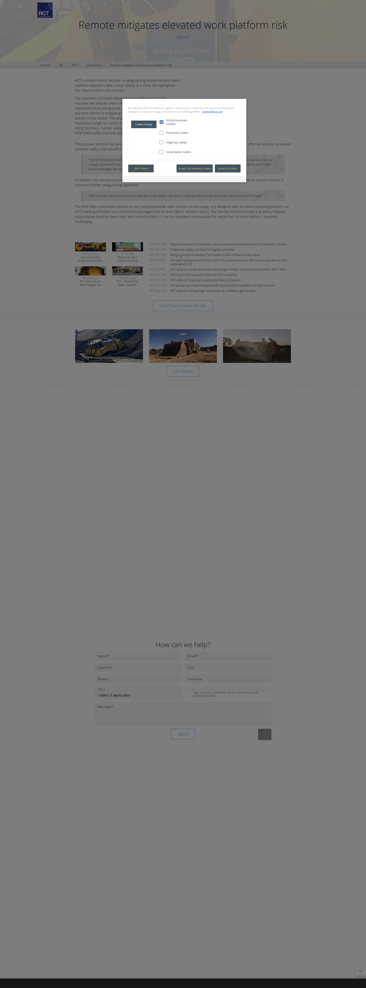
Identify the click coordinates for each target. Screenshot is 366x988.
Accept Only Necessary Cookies (195, 168)
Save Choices (141, 168)
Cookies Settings (143, 124)
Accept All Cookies (227, 168)
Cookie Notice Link (212, 111)
